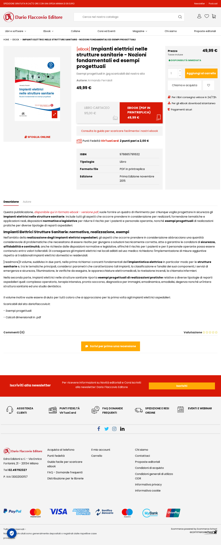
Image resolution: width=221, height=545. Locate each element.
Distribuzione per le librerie (65, 478)
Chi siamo (141, 450)
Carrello (96, 456)
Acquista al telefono (60, 450)
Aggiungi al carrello (201, 73)
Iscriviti (181, 386)
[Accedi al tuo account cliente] (199, 17)
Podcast (213, 3)
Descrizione (11, 202)
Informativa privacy (148, 485)
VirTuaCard (110, 141)
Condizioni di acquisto (149, 468)
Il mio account (100, 450)
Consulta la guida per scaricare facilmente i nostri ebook (119, 131)
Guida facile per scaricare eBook (64, 464)
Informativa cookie (148, 491)
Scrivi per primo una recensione (112, 346)
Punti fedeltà (56, 456)
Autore (27, 202)
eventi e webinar (200, 408)
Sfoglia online (38, 137)
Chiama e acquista (184, 85)
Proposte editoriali (147, 462)
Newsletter (199, 3)
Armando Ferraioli (100, 80)
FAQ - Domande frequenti (65, 472)
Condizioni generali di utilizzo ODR (154, 476)
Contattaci (142, 456)
